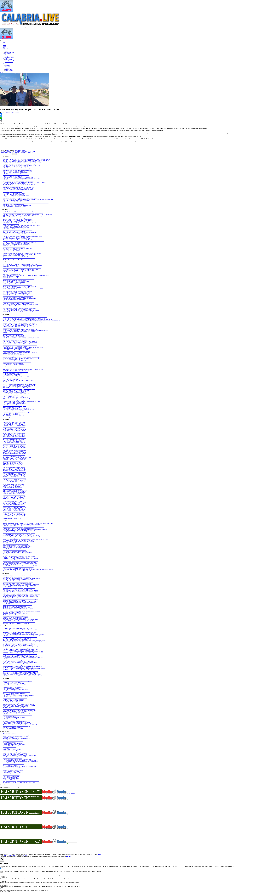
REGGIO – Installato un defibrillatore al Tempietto (13, 354)
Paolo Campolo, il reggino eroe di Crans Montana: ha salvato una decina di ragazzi (20, 558)
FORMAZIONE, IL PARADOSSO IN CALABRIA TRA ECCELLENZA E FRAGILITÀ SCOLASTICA (14, 437)
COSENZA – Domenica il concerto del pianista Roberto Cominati (17, 720)
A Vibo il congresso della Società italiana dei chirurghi (14, 392)
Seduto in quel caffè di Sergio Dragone (11, 773)
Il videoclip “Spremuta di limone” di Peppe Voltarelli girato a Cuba (17, 723)
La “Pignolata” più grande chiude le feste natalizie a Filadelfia (16, 417)
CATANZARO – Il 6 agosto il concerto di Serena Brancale (15, 689)
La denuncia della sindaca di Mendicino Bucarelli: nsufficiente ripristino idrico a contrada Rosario (23, 241)
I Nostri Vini (8, 66)
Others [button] (1, 887)
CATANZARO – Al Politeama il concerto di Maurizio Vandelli (16, 713)
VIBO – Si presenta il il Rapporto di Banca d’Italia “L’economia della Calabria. (19, 384)
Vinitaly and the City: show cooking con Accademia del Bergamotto (17, 325)
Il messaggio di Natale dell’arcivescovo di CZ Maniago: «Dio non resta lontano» (20, 562)
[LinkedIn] (129, 119)
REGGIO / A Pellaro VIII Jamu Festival (11, 328)
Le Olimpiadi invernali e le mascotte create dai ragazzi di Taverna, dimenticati (19, 554)
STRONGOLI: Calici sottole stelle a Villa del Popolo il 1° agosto (16, 271)
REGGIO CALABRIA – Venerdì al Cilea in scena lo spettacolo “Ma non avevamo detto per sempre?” (24, 668)
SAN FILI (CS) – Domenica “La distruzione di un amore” (15, 721)
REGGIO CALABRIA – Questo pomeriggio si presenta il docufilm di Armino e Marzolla (22, 646)
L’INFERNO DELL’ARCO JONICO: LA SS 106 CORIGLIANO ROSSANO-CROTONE (13, 486)
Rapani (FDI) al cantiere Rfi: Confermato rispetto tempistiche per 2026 (18, 579)
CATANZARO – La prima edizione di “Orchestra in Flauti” (15, 706)
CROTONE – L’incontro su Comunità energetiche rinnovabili (16, 287)
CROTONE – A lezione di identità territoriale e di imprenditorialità (17, 297)
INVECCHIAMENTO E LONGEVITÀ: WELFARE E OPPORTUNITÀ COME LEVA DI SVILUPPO (14, 430)
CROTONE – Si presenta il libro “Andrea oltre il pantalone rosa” (16, 293)
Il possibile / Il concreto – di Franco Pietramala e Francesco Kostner (17, 759)
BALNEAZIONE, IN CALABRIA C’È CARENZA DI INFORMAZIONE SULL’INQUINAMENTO (14, 493)
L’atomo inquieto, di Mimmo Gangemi (11, 776)
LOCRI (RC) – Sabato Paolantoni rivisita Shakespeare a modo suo (17, 639)
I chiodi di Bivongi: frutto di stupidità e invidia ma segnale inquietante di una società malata (22, 525)
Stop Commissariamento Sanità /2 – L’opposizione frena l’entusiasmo (17, 546)
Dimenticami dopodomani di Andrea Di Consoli (13, 741)
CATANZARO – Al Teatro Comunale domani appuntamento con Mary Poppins (20, 662)
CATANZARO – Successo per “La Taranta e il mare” (14, 183)
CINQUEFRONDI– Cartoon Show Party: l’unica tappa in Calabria (17, 362)
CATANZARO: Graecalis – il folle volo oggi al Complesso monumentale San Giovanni (21, 165)
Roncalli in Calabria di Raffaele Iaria (10, 765)
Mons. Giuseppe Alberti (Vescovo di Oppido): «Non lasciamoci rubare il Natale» (20, 563)
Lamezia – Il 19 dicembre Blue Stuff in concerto (13, 686)
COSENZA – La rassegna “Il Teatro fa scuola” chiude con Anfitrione (17, 638)
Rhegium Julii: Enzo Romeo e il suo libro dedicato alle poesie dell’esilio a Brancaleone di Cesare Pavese (25, 529)
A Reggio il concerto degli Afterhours (11, 688)
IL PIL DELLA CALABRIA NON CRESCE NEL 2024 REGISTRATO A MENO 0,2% (12, 517)
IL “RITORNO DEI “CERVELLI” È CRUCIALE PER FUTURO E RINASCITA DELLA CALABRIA (14, 476)
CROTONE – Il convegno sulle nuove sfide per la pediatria (15, 294)
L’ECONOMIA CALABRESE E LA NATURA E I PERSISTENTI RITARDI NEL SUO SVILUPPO (14, 498)
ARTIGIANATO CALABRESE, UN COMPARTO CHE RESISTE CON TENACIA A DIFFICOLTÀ (14, 435)
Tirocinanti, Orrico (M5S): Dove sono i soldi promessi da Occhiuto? (17, 583)
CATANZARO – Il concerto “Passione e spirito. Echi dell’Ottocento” (17, 696)
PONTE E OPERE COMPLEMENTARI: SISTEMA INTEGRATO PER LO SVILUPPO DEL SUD (14, 500)
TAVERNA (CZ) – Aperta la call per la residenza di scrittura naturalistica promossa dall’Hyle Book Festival (25, 203)
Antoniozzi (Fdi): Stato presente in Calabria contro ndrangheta (16, 586)
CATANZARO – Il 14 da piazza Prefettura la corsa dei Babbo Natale (17, 170)
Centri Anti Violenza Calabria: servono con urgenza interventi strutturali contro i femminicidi (22, 524)
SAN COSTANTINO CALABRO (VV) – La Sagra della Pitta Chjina (18, 380)
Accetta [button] (58, 856)
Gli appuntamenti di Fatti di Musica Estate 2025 (13, 687)
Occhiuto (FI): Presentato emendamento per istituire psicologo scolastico (18, 582)
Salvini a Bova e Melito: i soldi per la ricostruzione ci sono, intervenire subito (19, 556)
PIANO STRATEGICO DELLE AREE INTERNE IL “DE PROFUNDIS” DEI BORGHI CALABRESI (14, 471)
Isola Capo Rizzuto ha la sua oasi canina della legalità (14, 299)
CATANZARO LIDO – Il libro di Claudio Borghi (13, 194)
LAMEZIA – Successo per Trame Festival (12, 201)
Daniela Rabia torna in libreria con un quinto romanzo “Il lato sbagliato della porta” (20, 761)
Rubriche (5, 63)
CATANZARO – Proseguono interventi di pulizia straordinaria (16, 200)
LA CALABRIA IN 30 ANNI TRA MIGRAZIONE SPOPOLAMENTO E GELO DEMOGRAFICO (14, 510)
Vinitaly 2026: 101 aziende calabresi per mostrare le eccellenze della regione (19, 542)
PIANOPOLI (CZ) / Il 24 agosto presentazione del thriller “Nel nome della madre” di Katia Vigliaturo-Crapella (26, 160)
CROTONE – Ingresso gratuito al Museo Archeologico (14, 306)
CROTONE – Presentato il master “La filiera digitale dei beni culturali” (18, 311)
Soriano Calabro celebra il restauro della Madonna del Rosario (16, 390)
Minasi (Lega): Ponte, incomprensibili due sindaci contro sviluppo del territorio (19, 601)
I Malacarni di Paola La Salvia (9, 733)
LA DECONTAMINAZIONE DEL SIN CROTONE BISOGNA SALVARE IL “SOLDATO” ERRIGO (14, 483)
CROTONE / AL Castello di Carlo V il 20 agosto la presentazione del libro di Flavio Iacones (22, 265)
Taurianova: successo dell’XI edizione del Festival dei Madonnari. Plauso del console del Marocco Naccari (25, 539)
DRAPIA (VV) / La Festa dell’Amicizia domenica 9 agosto (15, 372)
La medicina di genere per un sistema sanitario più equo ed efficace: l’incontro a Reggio (21, 357)
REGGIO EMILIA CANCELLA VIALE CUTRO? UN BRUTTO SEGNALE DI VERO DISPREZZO (14, 428)
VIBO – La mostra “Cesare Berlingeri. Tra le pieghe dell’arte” (16, 400)
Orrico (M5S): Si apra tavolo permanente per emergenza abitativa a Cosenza (19, 622)
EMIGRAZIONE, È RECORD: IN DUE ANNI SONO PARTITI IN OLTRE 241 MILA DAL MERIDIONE (15, 491)
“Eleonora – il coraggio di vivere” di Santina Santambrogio (15, 736)
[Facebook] (129, 114)
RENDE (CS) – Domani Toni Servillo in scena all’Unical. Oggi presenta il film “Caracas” (22, 674)
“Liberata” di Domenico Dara (9, 737)
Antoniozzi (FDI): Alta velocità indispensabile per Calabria (15, 617)
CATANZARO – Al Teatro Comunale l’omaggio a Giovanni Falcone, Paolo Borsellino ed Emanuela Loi (25, 675)
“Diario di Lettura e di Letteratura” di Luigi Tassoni (14, 744)
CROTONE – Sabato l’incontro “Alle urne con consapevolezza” (16, 277)
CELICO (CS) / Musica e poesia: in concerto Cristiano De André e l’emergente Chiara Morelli (23, 213)
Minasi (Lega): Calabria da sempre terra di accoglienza (14, 606)
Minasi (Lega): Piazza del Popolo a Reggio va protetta (14, 618)
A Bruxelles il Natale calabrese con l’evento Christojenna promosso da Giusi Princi (20, 565)
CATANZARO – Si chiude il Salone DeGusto (13, 173)
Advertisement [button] (3, 883)
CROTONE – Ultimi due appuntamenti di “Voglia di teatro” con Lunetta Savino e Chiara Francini (24, 634)
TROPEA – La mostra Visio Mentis (10, 381)
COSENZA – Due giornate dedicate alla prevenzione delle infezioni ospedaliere (20, 232)
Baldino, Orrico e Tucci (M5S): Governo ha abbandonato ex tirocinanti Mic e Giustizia (21, 594)
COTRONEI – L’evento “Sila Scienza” (11, 276)
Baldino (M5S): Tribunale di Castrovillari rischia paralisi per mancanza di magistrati (20, 599)
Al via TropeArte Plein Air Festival (10, 379)
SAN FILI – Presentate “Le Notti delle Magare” (13, 250)
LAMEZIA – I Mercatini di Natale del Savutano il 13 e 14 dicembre (17, 171)
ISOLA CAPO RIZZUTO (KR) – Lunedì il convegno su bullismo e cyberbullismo (20, 304)
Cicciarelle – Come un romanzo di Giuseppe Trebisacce (9, 747)
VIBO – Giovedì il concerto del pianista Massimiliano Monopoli (16, 726)
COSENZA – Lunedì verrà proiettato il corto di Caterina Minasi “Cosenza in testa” (20, 649)
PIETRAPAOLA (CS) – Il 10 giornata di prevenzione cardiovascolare (18, 220)
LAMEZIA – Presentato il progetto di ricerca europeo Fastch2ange (17, 196)
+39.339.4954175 (26, 855)
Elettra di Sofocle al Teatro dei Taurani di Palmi (13, 631)
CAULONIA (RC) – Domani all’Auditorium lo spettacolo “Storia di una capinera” (20, 671)
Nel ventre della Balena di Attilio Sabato (11, 768)
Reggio (4, 47)
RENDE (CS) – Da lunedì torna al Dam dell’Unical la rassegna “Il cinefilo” (19, 650)
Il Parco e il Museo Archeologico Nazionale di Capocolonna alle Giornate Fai (19, 298)
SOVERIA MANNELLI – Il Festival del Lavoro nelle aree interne (17, 205)
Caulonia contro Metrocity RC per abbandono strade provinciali (16, 351)
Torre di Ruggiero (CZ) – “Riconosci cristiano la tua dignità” (16, 166)
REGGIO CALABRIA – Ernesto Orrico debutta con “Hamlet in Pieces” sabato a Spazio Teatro (23, 652)
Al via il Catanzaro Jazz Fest (9, 694)
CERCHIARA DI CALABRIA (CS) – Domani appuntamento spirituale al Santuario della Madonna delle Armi (26, 218)
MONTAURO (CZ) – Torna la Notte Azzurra (12, 192)
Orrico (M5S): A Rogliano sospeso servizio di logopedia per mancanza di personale (20, 590)
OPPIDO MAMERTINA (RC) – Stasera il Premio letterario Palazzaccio (18, 534)
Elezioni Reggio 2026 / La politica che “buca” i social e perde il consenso (18, 541)
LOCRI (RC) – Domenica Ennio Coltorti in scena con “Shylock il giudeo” (18, 643)
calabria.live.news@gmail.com (10, 855)
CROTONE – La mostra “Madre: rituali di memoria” (14, 282)
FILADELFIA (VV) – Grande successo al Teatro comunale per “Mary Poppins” (20, 632)
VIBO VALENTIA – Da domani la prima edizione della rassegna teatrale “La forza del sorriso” (23, 651)
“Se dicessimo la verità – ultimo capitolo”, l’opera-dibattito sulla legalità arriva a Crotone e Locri (23, 657)
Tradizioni (7, 68)
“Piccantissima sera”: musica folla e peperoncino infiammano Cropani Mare (19, 530)
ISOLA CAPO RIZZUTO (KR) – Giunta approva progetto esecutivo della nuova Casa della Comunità (25, 288)
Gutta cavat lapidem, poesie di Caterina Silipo (12, 758)
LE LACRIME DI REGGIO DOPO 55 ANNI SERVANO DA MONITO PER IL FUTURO (13, 464)
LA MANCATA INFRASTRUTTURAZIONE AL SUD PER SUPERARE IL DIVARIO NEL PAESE (14, 505)
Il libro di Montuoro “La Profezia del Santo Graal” (13, 764)
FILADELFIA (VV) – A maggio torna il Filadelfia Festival (15, 415)
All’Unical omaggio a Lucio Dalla (10, 716)
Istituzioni (5, 58)
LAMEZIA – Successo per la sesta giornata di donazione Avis (16, 175)
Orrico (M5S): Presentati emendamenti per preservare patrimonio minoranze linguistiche (21, 611)
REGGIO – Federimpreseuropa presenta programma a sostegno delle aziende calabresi (21, 358)
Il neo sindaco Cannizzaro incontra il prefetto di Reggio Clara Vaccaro (18, 540)
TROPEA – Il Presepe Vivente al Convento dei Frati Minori (15, 378)
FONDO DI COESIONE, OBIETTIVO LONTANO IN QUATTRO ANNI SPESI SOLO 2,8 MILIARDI (14, 459)
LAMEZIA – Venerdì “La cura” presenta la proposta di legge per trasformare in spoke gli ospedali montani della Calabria (28, 199)
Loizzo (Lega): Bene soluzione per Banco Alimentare (14, 600)
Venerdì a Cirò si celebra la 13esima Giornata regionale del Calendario (18, 296)
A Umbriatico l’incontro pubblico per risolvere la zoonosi (15, 283)
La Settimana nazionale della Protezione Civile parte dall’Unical (16, 238)
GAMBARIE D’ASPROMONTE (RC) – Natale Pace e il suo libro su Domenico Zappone (22, 326)
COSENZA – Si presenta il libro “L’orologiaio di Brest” (15, 235)
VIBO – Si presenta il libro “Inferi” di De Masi (13, 396)
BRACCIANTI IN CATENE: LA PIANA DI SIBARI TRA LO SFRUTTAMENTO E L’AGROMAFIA (14, 503)
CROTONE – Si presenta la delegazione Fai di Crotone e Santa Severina (18, 302)
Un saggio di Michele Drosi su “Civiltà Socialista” (13, 745)
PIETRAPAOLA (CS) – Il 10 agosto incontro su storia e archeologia (17, 219)
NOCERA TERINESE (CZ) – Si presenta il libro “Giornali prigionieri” (18, 189)
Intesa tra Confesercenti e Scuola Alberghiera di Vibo (14, 410)
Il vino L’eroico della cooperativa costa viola (12, 355)
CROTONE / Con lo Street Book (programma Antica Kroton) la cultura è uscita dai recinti (22, 266)
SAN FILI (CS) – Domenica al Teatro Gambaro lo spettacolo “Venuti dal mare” (20, 673)
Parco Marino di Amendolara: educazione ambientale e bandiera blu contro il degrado (21, 535)
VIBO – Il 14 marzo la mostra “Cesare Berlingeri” (13, 402)
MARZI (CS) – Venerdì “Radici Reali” (11, 224)
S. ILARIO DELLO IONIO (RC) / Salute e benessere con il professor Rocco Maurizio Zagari (23, 321)
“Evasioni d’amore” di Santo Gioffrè (10, 739)
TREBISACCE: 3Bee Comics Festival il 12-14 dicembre (15, 231)
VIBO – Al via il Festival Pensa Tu (10, 395)
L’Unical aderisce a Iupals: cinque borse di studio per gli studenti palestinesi (19, 239)
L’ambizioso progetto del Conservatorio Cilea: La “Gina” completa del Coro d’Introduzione (22, 724)
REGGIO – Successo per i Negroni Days (11, 359)
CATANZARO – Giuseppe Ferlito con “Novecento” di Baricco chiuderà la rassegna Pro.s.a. (22, 635)
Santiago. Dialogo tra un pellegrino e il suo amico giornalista (15, 762)
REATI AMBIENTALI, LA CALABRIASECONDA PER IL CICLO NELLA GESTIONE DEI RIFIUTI (17, 457)
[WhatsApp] (129, 118)
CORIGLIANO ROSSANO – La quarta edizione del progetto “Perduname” (19, 705)
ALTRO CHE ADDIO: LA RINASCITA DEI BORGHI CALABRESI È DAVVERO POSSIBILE (14, 425)
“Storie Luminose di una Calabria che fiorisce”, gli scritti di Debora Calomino (19, 755)
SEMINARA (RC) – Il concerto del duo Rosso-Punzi (14, 707)
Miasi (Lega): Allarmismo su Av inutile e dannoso (13, 614)
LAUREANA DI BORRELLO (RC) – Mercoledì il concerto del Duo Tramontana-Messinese (23, 703)
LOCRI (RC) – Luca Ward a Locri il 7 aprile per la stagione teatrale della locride (20, 654)
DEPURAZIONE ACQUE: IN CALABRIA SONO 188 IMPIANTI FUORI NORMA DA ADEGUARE (14, 481)
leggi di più (68, 856)
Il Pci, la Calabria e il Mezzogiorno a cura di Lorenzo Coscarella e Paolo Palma (19, 760)
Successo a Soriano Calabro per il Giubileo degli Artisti (14, 406)
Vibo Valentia (5, 48)
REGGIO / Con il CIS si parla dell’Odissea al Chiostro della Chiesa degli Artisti (20, 324)
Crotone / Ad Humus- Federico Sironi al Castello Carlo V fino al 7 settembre (19, 270)
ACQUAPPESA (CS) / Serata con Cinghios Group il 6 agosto (16, 221)
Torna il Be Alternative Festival (9, 690)
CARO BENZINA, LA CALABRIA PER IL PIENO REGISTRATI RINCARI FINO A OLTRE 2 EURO (14, 508)
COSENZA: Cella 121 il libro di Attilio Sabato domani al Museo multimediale (19, 222)
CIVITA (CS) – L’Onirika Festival (10, 245)
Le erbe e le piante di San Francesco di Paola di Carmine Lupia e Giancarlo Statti (20, 734)
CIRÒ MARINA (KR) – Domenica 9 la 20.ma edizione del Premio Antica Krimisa (20, 269)
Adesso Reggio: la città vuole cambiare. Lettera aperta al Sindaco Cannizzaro (19, 531)
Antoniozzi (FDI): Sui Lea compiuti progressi (12, 597)
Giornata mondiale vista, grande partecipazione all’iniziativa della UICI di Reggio (20, 352)
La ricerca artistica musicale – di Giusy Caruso (12, 767)
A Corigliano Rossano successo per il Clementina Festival (15, 233)
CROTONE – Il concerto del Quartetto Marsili (13, 728)
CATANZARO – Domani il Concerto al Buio (12, 727)
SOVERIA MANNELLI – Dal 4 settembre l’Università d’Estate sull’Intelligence (20, 184)
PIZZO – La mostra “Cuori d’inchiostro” (11, 407)
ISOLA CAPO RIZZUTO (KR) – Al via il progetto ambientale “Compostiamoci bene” (21, 310)
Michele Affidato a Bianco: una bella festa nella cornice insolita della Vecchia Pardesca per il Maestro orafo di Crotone (28, 523)
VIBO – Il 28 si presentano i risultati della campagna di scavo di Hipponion (19, 389)
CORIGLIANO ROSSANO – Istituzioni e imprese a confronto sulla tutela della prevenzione (22, 236)
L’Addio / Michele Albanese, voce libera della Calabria (14, 553)
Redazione (17, 112)
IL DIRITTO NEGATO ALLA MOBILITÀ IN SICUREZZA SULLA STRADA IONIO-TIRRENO (14, 452)
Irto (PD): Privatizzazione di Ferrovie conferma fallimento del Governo (18, 608)
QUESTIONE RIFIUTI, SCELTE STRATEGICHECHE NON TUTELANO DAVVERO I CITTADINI (14, 496)
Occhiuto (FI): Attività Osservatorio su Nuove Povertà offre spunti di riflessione (19, 602)
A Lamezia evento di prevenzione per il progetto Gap (14, 190)
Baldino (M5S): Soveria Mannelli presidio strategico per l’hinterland (17, 605)
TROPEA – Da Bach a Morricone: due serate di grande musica (16, 692)
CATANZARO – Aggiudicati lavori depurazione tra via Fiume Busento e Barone (20, 198)
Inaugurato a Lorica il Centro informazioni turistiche (14, 247)
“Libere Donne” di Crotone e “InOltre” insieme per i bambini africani (17, 305)
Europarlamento (8, 59)
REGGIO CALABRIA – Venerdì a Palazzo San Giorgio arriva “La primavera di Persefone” (22, 666)
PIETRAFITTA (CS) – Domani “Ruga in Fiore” (13, 259)
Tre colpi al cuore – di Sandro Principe (11, 778)
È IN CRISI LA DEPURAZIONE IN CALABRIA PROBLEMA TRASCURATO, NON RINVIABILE (14, 447)
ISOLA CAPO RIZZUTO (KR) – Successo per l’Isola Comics (16, 289)
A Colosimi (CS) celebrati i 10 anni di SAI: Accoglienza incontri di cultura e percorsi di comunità (23, 527)
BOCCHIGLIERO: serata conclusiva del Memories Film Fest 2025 (17, 243)
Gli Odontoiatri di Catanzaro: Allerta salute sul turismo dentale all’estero (18, 177)
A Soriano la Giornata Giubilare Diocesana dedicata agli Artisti (16, 408)
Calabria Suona (8, 69)
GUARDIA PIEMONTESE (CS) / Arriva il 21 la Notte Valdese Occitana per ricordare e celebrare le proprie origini (27, 214)
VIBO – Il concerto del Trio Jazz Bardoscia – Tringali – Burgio (16, 722)
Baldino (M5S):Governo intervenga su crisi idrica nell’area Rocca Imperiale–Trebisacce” (21, 578)
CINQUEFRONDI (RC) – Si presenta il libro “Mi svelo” (15, 346)
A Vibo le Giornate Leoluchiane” (10, 404)
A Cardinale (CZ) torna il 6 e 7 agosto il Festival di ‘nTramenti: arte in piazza (19, 164)
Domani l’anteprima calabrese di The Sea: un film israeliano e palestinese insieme (20, 528)
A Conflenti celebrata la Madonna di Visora (12, 186)
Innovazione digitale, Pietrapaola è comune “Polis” (13, 255)
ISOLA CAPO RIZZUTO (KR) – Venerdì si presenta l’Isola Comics (17, 291)
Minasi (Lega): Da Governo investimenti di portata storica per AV (17, 607)
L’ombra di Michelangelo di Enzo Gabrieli (12, 771)
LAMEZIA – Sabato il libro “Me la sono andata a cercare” (15, 172)
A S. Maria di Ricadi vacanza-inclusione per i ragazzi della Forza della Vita (19, 385)
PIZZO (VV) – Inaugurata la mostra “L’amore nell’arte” (15, 391)
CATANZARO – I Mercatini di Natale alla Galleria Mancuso (16, 167)
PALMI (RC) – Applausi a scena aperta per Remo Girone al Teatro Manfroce (19, 669)
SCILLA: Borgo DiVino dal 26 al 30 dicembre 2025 (14, 336)
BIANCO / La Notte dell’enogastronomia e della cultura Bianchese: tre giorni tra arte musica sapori (24, 318)
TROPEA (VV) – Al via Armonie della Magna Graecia (14, 693)
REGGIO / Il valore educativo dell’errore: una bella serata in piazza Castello (19, 323)
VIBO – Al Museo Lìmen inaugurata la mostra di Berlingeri (15, 397)
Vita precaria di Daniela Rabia (9, 742)
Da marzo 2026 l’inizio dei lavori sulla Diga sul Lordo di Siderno (16, 349)
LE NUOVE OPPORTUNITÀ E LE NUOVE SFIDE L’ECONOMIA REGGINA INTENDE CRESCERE (14, 479)
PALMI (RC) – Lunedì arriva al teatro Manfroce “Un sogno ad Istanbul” (18, 667)
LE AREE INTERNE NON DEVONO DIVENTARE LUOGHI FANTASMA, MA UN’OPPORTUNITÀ (14, 445)
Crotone (4, 46)
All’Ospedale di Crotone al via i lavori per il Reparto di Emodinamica (17, 303)
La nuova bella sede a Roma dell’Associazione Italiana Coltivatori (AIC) (18, 567)
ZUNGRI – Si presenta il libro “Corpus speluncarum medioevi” (16, 398)
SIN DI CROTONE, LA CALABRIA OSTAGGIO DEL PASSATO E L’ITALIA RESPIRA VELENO (14, 466)
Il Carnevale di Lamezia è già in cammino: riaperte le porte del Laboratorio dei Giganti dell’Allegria (24, 182)
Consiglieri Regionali (9, 52)
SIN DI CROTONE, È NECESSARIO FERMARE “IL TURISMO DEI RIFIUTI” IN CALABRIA (14, 440)
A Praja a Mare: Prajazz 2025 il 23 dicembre (12, 682)
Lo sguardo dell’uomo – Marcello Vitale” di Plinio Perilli (15, 753)
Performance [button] (2, 876)
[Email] (129, 121)
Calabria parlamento (7, 53)
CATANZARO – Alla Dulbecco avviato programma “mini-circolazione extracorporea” (21, 178)
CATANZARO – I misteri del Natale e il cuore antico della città (16, 169)
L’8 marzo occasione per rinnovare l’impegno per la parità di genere (17, 551)
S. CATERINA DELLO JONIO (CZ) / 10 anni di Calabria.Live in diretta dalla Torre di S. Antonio (24, 162)
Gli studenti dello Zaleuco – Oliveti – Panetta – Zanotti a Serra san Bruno (18, 409)
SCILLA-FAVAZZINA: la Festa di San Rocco (13, 363)
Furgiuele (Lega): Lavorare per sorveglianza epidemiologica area (16, 592)
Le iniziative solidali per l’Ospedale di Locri (12, 353)
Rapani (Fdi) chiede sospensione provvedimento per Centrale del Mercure (18, 609)
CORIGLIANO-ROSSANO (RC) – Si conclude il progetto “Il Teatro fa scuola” (20, 656)
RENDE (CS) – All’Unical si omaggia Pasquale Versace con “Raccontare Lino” (20, 254)
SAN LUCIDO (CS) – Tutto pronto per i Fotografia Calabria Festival (17, 248)
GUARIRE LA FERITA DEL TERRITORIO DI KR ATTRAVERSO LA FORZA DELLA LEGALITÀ (14, 515)
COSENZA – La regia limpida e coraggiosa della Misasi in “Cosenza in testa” (19, 644)
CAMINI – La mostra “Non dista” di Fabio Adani (13, 364)
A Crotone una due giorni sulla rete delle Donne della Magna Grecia (17, 285)
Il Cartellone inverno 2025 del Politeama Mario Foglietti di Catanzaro (17, 628)
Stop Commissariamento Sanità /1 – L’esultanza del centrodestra (16, 545)
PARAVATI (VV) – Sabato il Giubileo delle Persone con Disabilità (17, 386)
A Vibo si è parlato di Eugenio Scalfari (11, 413)
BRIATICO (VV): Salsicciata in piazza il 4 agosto (13, 373)
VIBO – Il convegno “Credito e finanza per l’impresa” (14, 403)
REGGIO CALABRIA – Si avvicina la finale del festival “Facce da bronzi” (19, 661)
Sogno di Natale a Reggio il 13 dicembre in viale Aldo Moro (15, 340)
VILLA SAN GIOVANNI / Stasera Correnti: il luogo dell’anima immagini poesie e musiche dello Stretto (25, 317)
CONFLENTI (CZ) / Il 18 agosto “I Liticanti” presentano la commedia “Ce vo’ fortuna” (21, 161)
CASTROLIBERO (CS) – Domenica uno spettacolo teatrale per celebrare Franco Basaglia (22, 665)
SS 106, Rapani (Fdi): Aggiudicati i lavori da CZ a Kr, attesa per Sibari (18, 575)
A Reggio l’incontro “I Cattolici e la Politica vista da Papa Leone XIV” (18, 568)
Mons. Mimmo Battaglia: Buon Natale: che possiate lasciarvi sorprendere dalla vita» (20, 561)
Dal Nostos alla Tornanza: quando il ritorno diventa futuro (15, 537)
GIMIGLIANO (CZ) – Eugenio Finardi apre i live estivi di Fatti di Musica (18, 695)
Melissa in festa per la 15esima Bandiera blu (12, 274)
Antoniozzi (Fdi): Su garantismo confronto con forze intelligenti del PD (18, 620)
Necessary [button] (2, 867)
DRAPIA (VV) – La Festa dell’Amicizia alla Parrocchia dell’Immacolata (18, 370)
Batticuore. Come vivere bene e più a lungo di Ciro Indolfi (15, 751)
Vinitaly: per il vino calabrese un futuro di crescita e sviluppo (15, 544)
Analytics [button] (2, 880)
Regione (4, 49)
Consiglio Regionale (9, 60)
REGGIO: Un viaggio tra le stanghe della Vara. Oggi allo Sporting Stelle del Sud (20, 329)
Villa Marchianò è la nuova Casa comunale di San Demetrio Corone (17, 256)
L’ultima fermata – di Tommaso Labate (11, 777)
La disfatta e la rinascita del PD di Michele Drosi (13, 770)
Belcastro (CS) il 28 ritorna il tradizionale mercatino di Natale (16, 227)
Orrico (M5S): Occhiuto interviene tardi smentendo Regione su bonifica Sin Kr (19, 585)
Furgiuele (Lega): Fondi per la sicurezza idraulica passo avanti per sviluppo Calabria (20, 591)
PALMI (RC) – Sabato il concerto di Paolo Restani (13, 700)
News (6, 51)
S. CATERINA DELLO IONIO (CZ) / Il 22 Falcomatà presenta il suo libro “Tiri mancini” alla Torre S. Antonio (26, 159)
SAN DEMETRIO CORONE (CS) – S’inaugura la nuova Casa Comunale (19, 258)
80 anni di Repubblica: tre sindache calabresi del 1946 (14, 550)
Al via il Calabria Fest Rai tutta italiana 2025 (12, 701)
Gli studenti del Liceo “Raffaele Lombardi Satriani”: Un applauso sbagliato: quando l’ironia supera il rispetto (26, 275)
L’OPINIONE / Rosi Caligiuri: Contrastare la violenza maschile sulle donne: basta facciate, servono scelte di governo (28, 569)
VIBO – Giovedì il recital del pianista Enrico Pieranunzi (15, 717)
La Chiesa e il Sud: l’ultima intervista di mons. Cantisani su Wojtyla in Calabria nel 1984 (21, 782)
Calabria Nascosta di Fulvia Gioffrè (10, 750)
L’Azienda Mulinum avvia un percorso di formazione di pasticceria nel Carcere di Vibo (21, 401)
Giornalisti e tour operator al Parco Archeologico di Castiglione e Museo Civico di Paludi (22, 253)
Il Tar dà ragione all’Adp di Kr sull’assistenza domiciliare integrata (17, 309)
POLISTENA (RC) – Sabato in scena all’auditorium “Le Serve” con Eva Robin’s (20, 637)
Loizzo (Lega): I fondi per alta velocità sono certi (13, 612)
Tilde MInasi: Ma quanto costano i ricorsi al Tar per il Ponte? (15, 613)
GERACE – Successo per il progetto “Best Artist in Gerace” (15, 360)
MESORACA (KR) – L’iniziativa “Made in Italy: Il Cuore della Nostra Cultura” (20, 286)
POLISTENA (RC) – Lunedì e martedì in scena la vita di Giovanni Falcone (19, 663)
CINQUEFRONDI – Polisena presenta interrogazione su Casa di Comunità (19, 331)
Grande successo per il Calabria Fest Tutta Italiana (13, 699)
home (4, 42)
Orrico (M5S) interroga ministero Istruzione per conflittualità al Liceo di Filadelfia (20, 595)
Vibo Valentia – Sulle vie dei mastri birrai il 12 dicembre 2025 (16, 376)
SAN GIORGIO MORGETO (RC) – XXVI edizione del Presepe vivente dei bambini (21, 337)
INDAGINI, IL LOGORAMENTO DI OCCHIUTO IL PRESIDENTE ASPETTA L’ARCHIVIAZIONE (14, 432)
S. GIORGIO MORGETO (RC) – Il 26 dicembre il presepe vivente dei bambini (20, 341)
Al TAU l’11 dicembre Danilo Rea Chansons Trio (13, 683)
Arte (6, 64)
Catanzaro (5, 43)
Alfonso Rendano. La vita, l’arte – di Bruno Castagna (14, 772)
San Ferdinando (18, 150)
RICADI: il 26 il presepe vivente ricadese (11, 374)
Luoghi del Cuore (9, 70)
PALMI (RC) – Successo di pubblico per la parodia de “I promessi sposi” (18, 660)
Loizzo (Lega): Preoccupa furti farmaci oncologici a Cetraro (15, 616)
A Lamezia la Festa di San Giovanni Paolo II (12, 176)
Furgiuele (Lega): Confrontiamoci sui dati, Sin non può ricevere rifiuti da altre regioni (21, 584)
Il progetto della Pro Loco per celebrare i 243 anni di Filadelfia (16, 393)
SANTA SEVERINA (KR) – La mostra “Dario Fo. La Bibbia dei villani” (18, 279)
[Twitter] (129, 116)
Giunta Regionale (9, 62)
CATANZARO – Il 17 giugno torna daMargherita (13, 204)
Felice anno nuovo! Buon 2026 (9, 559)
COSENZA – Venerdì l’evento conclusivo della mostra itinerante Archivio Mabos (20, 242)
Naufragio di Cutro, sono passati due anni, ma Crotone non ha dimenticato (18, 300)
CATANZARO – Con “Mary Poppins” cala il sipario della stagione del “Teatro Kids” (21, 658)
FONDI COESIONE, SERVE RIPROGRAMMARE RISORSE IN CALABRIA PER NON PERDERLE (14, 454)
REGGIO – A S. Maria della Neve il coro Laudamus (14, 332)
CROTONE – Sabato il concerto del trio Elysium (13, 712)
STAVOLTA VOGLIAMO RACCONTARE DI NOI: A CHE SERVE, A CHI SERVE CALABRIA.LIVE (14, 423)
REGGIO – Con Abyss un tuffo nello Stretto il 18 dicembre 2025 (16, 343)
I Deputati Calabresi (9, 56)
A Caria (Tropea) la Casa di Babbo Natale (12, 375)
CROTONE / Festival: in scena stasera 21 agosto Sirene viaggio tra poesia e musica (20, 264)
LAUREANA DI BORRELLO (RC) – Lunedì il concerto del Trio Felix (18, 704)
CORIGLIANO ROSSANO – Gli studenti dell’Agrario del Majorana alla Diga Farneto (21, 225)
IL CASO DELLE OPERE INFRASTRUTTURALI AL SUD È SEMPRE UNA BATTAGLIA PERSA (14, 474)
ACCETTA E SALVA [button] (5, 891)
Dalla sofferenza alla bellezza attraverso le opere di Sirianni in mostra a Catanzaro (17, 151)
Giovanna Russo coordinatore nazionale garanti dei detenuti (15, 557)
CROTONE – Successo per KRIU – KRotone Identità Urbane (16, 281)
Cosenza (4, 45)
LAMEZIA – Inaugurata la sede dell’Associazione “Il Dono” (16, 195)
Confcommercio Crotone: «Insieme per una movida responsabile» (17, 272)
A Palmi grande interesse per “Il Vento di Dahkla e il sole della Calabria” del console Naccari (22, 536)
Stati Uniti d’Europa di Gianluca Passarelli (12, 749)
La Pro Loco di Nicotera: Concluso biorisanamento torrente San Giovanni (18, 181)
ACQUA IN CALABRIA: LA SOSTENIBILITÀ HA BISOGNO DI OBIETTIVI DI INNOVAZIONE (14, 513)
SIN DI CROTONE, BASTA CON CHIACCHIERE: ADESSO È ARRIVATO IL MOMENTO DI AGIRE (14, 449)
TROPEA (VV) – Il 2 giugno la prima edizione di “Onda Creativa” (17, 387)
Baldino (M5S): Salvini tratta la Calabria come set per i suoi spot (16, 577)
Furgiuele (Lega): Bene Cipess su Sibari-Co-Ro (13, 580)
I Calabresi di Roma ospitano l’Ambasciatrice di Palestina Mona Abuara (18, 570)
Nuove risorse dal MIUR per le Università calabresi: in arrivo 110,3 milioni (19, 533)
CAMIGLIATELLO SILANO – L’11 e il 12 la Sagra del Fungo (16, 237)
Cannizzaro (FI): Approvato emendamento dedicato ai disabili (16, 623)
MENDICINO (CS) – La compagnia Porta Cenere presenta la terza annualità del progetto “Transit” (24, 640)
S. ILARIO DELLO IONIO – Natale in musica (13, 334)
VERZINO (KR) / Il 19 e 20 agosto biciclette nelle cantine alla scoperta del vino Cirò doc (22, 268)
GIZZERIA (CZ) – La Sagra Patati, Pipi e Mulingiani (14, 193)
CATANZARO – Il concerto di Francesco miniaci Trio (14, 718)
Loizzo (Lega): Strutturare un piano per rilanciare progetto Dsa (16, 603)
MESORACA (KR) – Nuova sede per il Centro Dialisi (14, 280)
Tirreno (23, 150)
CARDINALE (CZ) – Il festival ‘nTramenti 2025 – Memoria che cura (18, 188)
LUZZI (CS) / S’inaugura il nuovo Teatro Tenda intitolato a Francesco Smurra (19, 215)
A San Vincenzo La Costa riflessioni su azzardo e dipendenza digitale (17, 552)
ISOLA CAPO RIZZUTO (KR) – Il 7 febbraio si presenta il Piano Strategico (19, 308)
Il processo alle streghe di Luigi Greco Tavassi (12, 743)
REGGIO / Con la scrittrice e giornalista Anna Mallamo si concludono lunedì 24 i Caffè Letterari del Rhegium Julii (27, 319)
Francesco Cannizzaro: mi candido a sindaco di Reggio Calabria (16, 547)
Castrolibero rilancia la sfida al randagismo (12, 249)
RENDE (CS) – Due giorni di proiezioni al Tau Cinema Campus (16, 655)
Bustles (99, 854)
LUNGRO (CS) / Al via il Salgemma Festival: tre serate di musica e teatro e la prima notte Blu (23, 216)
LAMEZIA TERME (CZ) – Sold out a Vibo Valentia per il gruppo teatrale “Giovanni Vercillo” (23, 641)
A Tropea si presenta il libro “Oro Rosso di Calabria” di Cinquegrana (17, 412)
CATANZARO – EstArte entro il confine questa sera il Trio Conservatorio (18, 187)
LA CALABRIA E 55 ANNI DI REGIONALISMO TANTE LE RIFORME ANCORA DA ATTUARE (14, 442)
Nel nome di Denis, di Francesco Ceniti (11, 775)
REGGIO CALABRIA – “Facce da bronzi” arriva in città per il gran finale (19, 633)
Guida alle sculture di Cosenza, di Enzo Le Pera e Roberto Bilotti (16, 756)
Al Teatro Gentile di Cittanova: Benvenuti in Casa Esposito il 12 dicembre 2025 (20, 629)
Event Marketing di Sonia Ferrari (10, 779)
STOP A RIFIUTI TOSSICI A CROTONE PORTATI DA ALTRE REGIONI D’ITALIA (12, 462)
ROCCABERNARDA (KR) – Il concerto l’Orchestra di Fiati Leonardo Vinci (19, 710)
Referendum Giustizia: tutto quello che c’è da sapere (14, 548)
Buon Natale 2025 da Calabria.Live (10, 564)
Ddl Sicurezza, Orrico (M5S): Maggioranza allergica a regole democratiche (19, 588)
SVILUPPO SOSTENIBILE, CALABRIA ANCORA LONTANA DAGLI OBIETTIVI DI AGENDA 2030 (14, 469)
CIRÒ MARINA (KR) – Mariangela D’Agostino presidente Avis (16, 292)
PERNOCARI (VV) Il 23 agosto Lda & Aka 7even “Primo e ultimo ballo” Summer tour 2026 (23, 369)
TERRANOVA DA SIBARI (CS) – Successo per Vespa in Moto (16, 244)
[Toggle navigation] (0, 40)
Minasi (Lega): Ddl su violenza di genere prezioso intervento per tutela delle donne (20, 596)
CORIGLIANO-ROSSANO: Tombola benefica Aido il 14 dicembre (17, 230)
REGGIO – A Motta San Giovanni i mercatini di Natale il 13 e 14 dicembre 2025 (20, 342)
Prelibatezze (8, 65)
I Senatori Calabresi (9, 57)
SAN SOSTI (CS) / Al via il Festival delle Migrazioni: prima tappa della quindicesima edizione (23, 211)
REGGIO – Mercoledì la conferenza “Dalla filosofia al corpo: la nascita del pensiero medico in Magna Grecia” (26, 330)
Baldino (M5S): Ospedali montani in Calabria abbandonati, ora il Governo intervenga (21, 619)
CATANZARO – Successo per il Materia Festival (13, 179)
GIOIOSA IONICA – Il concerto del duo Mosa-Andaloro (15, 698)
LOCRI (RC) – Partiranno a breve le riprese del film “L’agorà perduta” (18, 648)
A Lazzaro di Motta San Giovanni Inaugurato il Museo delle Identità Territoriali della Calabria (23, 347)
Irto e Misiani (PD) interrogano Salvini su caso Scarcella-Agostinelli (17, 589)
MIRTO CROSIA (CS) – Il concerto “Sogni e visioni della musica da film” (19, 709)
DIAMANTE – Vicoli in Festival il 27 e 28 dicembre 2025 (15, 226)
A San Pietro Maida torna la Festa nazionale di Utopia (14, 206)
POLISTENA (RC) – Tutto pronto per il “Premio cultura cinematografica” (18, 645)
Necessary (4, 868)
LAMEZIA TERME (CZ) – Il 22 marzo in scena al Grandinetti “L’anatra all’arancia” (21, 672)
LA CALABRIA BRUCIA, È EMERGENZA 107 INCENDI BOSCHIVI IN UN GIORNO (13, 488)
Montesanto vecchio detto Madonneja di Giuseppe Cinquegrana (16, 738)
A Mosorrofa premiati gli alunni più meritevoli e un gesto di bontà (17, 348)
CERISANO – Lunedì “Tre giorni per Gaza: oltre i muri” (15, 252)
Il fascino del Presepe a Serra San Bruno (11, 414)
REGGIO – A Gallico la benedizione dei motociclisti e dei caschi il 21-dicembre (20, 345)
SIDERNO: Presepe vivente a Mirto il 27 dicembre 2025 (15, 335)
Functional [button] (2, 872)
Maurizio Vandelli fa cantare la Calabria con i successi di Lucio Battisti (18, 711)
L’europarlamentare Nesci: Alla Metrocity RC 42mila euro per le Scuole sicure (16, 152)
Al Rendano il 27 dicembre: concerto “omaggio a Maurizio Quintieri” (17, 681)
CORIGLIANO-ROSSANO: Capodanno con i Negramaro (15, 228)
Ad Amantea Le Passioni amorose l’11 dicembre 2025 (14, 684)
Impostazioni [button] (63, 856)
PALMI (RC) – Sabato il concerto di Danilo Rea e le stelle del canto (17, 715)
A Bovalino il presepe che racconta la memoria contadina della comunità (18, 338)
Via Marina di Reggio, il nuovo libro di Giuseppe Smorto (15, 754)
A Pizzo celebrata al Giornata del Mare (11, 383)
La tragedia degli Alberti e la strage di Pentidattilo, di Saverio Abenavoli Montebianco (21, 781)
